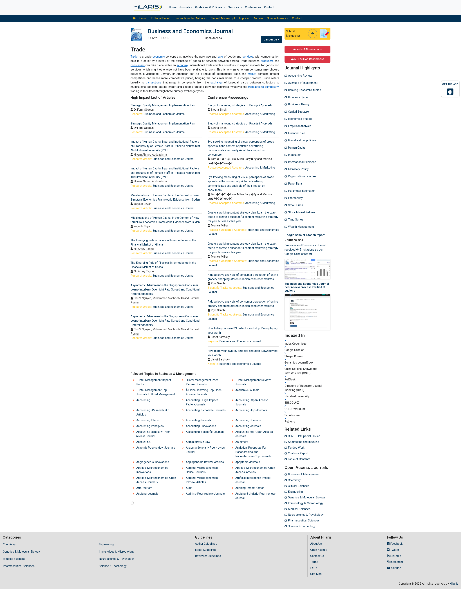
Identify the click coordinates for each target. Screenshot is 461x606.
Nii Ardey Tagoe (144, 249)
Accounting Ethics (147, 420)
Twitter (394, 549)
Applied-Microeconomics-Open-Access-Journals (156, 480)
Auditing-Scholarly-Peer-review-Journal (255, 496)
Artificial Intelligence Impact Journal (252, 480)
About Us (316, 543)
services (247, 56)
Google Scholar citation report (305, 235)
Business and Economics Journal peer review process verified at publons (307, 287)
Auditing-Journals (147, 493)
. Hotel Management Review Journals (253, 382)
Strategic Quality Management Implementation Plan (163, 105)
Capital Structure (298, 111)
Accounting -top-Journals (251, 410)
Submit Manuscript (223, 18)
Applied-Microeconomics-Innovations (152, 470)
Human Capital (296, 147)
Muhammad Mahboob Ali (168, 298)
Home (172, 7)
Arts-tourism (144, 488)
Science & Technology (113, 566)
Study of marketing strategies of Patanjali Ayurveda (240, 105)
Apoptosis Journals (247, 462)
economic (159, 56)
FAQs (313, 568)
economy (182, 65)
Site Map (316, 574)
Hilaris (454, 583)
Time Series (295, 219)
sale (220, 56)
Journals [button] (184, 7)
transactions (153, 82)
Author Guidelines (206, 543)
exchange (217, 82)
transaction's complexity (263, 86)
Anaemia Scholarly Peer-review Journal (205, 450)
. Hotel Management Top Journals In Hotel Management (155, 392)
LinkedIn (395, 556)
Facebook (396, 543)
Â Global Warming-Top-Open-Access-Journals (204, 392)
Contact (269, 7)
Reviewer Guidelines (208, 556)
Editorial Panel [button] (160, 18)
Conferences (253, 7)
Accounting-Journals (248, 426)
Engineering (106, 544)
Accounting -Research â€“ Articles (152, 412)
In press (244, 18)
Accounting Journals (198, 420)
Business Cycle (297, 97)
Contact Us (317, 556)
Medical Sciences (14, 558)
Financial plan (296, 133)
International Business (301, 162)
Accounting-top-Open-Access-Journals (254, 434)
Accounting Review (299, 75)
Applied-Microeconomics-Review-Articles (202, 480)
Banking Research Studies (304, 90)
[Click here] (148, 7)
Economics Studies (299, 119)
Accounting (143, 400)
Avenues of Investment (302, 83)
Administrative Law (198, 442)
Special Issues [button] (276, 18)
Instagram (396, 562)
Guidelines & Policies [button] (209, 7)
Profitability (295, 198)
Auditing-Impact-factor (249, 488)
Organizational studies (301, 176)
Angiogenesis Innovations (152, 462)
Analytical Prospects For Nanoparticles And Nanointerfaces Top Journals (253, 452)
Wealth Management (300, 226)
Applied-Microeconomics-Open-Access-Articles (255, 470)
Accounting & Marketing (260, 114)
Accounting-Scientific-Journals (205, 431)
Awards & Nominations (307, 49)
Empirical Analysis (299, 126)
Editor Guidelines (205, 549)
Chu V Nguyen (142, 298)
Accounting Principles (150, 426)
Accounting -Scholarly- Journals (206, 410)
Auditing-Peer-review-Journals (205, 493)
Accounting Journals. (248, 420)
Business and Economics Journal (164, 114)
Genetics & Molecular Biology (21, 551)
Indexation (294, 154)
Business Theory (298, 104)
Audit (189, 488)
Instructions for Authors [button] (190, 18)
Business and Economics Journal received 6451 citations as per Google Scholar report (305, 250)
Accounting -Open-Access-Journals (252, 402)
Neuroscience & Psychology (117, 558)
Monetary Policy (298, 169)
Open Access (318, 549)
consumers (138, 65)
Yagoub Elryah (142, 204)
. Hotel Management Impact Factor (153, 382)
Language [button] (270, 39)
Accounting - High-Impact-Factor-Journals (202, 402)
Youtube (395, 568)
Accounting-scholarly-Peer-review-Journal (153, 434)
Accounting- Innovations (201, 426)
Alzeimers (241, 442)
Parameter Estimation (301, 190)
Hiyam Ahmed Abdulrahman (151, 154)
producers (267, 61)
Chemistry (9, 544)
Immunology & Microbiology (116, 551)
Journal (142, 18)
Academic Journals (247, 390)
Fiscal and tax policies (301, 140)
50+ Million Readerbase (309, 59)
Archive (258, 18)
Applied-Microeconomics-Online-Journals (202, 470)
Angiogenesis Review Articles (205, 462)
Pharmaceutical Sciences (19, 566)
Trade (134, 56)
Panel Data (294, 183)
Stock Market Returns (301, 212)
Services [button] (234, 7)
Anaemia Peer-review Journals (155, 447)
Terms (314, 562)
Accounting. (143, 442)
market (252, 74)
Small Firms (295, 205)
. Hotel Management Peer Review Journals (202, 382)
